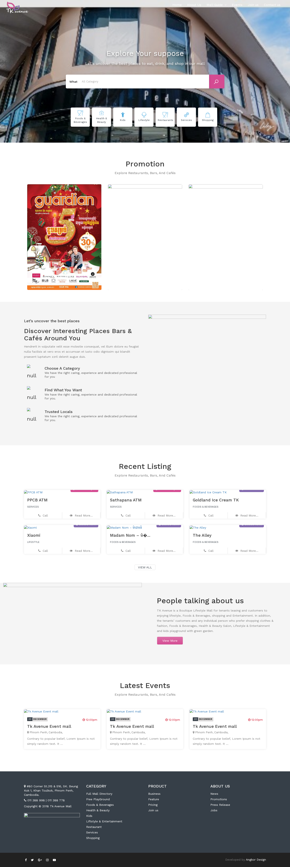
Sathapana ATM (126, 500)
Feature (153, 799)
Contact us (272, 5)
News (214, 793)
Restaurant (94, 827)
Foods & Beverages (100, 804)
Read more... (83, 515)
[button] (23, 235)
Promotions (218, 799)
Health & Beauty (98, 810)
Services (92, 832)
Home (177, 5)
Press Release (220, 804)
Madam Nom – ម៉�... (130, 535)
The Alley (202, 535)
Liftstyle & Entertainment (104, 821)
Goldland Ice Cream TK (216, 500)
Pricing (153, 804)
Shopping (93, 838)
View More (169, 640)
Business (154, 793)
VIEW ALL (145, 567)
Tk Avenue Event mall (49, 726)
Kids (89, 815)
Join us (253, 5)
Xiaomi (33, 535)
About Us (194, 5)
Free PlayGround (98, 799)
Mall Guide (215, 5)
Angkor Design (256, 859)
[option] (64, 237)
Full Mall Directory (99, 793)
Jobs (213, 810)
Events (237, 5)
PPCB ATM (37, 500)
